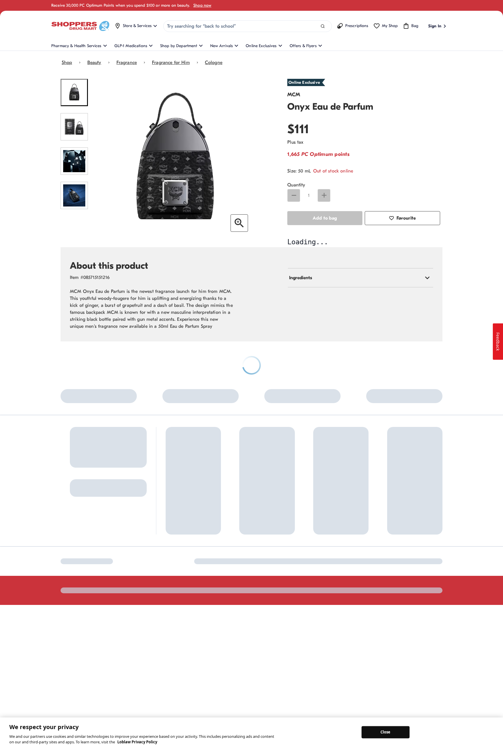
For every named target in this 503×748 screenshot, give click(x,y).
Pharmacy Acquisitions (276, 622)
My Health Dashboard (185, 597)
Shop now (202, 5)
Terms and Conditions (388, 663)
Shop (67, 62)
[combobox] (247, 26)
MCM (293, 95)
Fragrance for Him (171, 62)
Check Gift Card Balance (332, 578)
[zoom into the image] (239, 223)
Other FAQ (175, 606)
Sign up (69, 598)
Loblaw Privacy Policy (137, 742)
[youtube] (125, 664)
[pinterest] (89, 664)
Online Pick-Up (223, 626)
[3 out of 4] (74, 161)
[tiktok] (101, 664)
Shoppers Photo (324, 597)
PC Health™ (320, 587)
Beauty (94, 62)
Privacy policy (429, 663)
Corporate (265, 593)
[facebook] (64, 664)
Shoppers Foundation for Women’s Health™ (278, 581)
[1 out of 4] (74, 92)
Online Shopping (181, 578)
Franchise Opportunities (277, 612)
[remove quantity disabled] (293, 195)
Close (385, 732)
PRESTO (317, 626)
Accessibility (348, 663)
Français (320, 663)
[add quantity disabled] (324, 195)
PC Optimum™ (179, 587)
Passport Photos (324, 606)
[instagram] (76, 664)
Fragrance (126, 62)
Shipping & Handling (228, 606)
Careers (263, 632)
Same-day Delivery (226, 616)
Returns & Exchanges (228, 597)
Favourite (406, 218)
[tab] (360, 391)
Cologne (213, 62)
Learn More (128, 529)
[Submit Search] (322, 26)
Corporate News (271, 603)
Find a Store (220, 587)
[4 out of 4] (74, 195)
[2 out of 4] (74, 126)
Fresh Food (320, 616)
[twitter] (113, 664)
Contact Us (220, 578)
